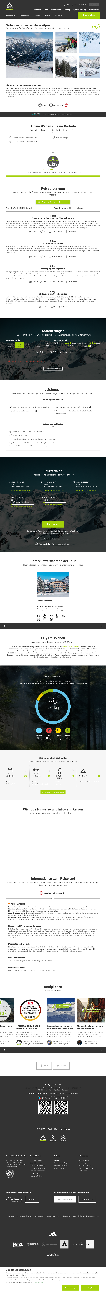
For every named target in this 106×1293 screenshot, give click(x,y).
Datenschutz (51, 1216)
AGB (59, 1216)
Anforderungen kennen (37, 1165)
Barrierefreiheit (39, 1216)
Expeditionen (56, 10)
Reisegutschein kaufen (37, 1171)
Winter (45, 10)
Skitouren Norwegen (60, 1165)
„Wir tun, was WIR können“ (70, 647)
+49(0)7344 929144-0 (16, 1162)
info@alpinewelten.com (13, 1166)
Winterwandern (59, 1168)
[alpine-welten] (43, 1141)
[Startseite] (9, 6)
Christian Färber (23, 486)
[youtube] (53, 1130)
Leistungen (37, 15)
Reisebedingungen (76, 951)
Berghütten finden (36, 1163)
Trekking (67, 10)
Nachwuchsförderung (86, 1168)
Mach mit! (32, 1199)
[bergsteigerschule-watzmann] (63, 1141)
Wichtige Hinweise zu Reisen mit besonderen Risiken (28, 361)
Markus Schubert (56, 486)
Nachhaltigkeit (83, 1163)
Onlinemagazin (35, 1173)
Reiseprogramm (10, 15)
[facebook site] (65, 1130)
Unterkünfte (58, 15)
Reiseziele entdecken (36, 1160)
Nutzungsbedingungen (24, 1216)
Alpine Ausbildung (79, 10)
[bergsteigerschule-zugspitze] (53, 1141)
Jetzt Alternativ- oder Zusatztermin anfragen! (54, 539)
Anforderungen (24, 15)
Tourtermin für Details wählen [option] (51, 202)
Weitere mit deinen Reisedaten (55, 544)
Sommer (37, 10)
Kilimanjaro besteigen (61, 1163)
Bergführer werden (85, 1165)
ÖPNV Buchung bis (53, 792)
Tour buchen (53, 524)
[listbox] (53, 202)
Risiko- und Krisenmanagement (88, 1216)
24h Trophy (58, 1160)
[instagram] (41, 1130)
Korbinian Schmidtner (90, 486)
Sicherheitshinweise (69, 1216)
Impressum (11, 1216)
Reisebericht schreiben (37, 1168)
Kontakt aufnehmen (36, 1176)
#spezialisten (94, 10)
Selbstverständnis (84, 1160)
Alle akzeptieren (90, 1288)
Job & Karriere (83, 1171)
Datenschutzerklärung (39, 1282)
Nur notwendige (70, 1288)
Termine (47, 15)
